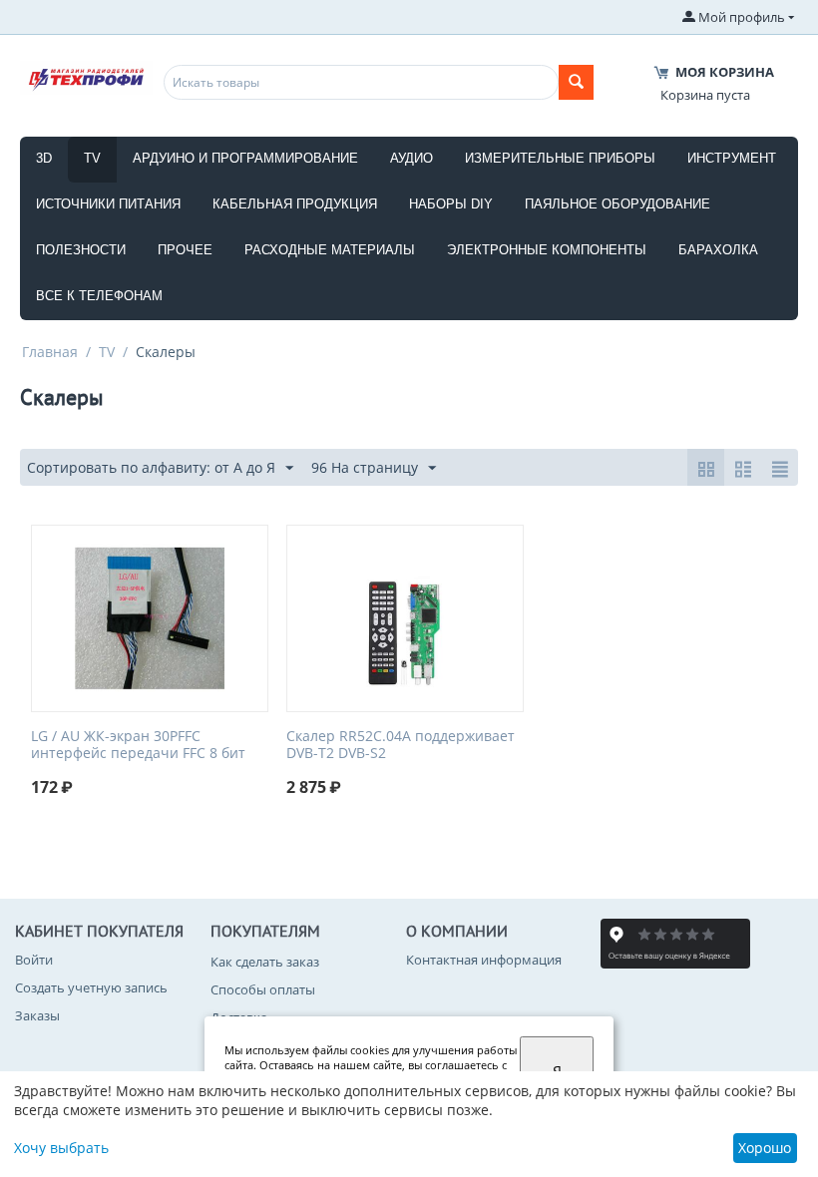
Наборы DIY (451, 203)
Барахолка (718, 249)
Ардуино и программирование (245, 158)
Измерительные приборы (560, 158)
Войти (34, 960)
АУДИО (411, 158)
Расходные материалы (329, 249)
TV (92, 158)
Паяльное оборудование (617, 203)
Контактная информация (484, 960)
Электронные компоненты (546, 249)
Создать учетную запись (91, 987)
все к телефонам (99, 295)
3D (44, 158)
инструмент (731, 158)
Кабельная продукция (294, 203)
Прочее (185, 249)
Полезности (81, 249)
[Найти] (576, 82)
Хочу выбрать (61, 1147)
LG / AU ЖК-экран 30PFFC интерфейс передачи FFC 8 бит (138, 745)
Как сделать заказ (264, 962)
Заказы (37, 1015)
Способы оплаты (262, 989)
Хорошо (764, 1147)
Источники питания (108, 203)
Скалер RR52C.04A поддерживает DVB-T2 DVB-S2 (400, 745)
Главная (50, 351)
